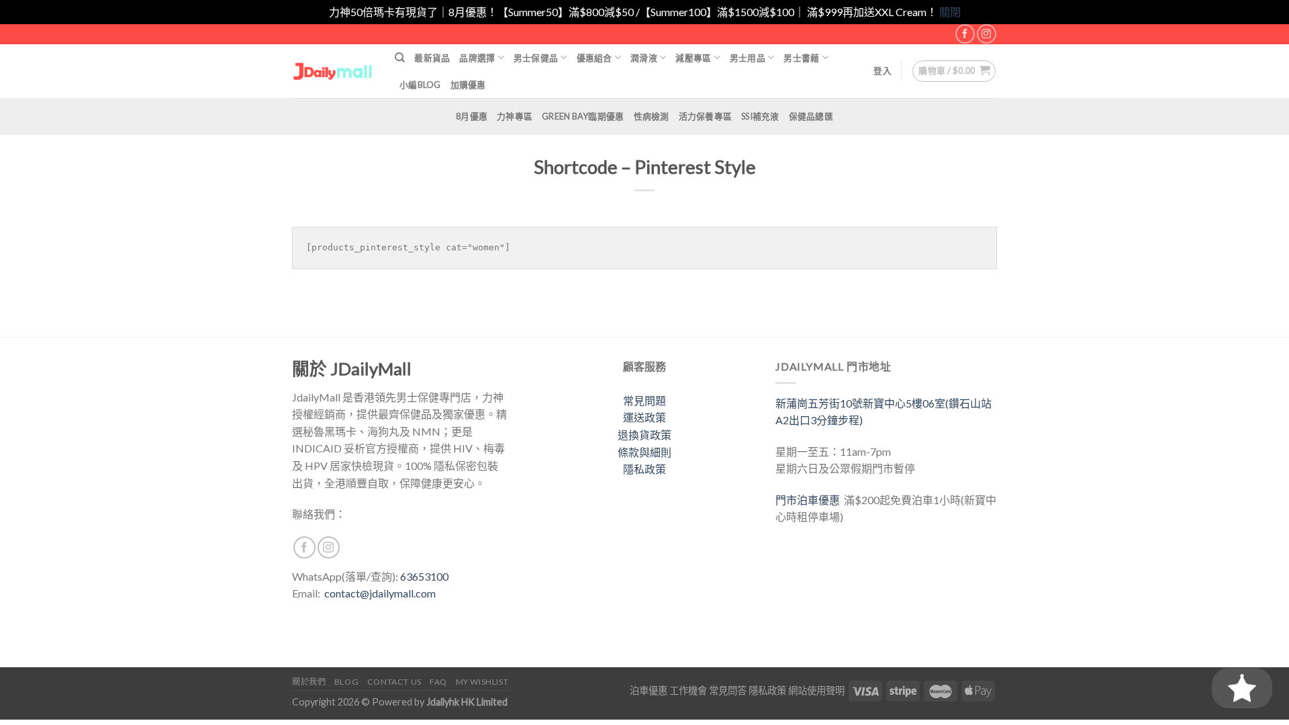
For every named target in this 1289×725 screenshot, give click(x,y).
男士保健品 (536, 57)
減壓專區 (693, 57)
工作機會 (688, 690)
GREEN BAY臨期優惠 (583, 116)
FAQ (438, 682)
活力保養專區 (705, 116)
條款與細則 (644, 452)
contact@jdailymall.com (380, 593)
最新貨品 (432, 57)
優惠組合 (594, 57)
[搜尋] (400, 57)
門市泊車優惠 (809, 499)
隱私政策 (644, 469)
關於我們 (309, 682)
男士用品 (747, 57)
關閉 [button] (950, 11)
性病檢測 (651, 116)
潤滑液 (643, 57)
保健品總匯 (811, 116)
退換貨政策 (644, 434)
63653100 (424, 576)
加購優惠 (468, 84)
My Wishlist (482, 682)
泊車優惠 (648, 690)
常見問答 (728, 690)
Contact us (394, 682)
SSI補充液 (760, 116)
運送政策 (644, 417)
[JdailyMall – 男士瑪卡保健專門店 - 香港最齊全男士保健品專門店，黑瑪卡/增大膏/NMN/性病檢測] (333, 71)
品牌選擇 (477, 57)
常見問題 (644, 400)
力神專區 (514, 116)
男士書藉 (801, 57)
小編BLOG (420, 84)
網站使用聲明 (816, 690)
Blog (346, 682)
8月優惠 (471, 116)
